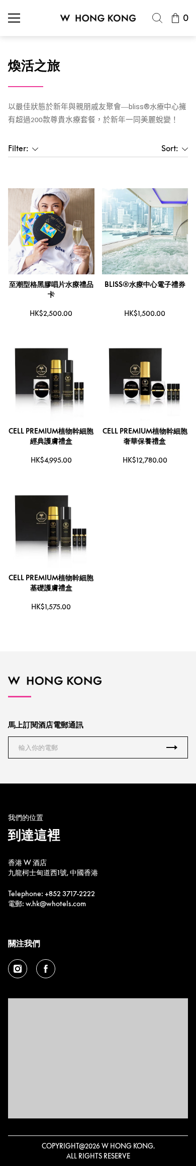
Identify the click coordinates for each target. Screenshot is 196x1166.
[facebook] (45, 968)
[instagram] (17, 968)
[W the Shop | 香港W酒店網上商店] (98, 18)
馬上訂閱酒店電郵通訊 (45, 724)
